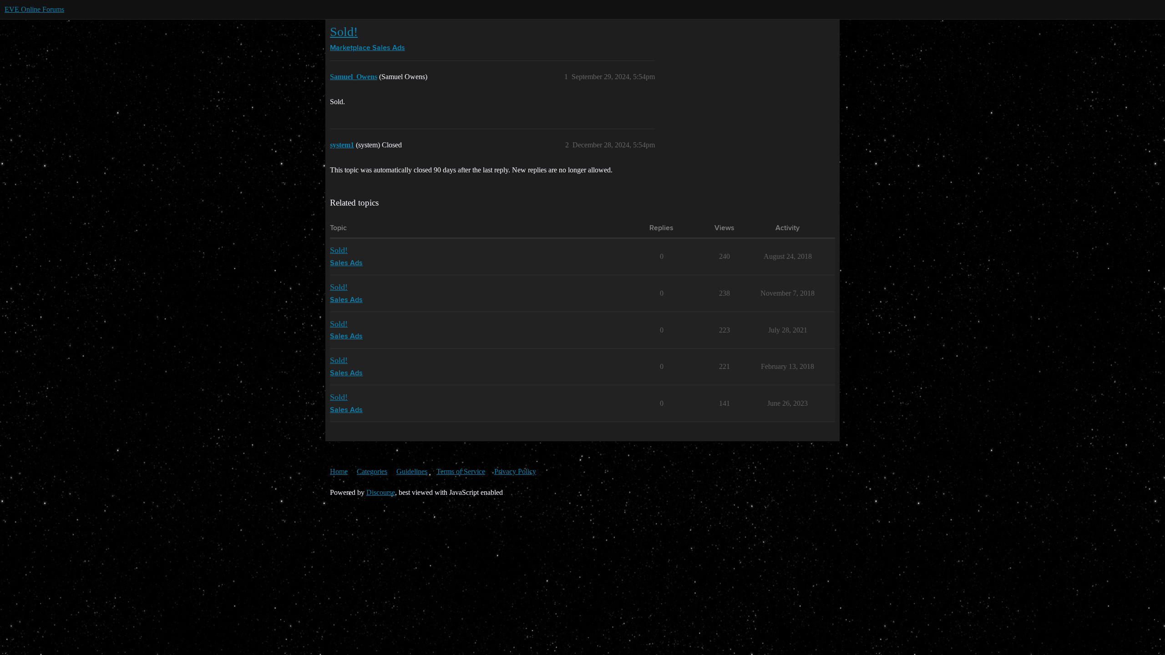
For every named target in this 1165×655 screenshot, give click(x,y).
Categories (372, 471)
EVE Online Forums (34, 9)
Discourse (380, 492)
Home (339, 471)
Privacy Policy (515, 471)
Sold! (344, 32)
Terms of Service (460, 471)
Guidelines (411, 471)
